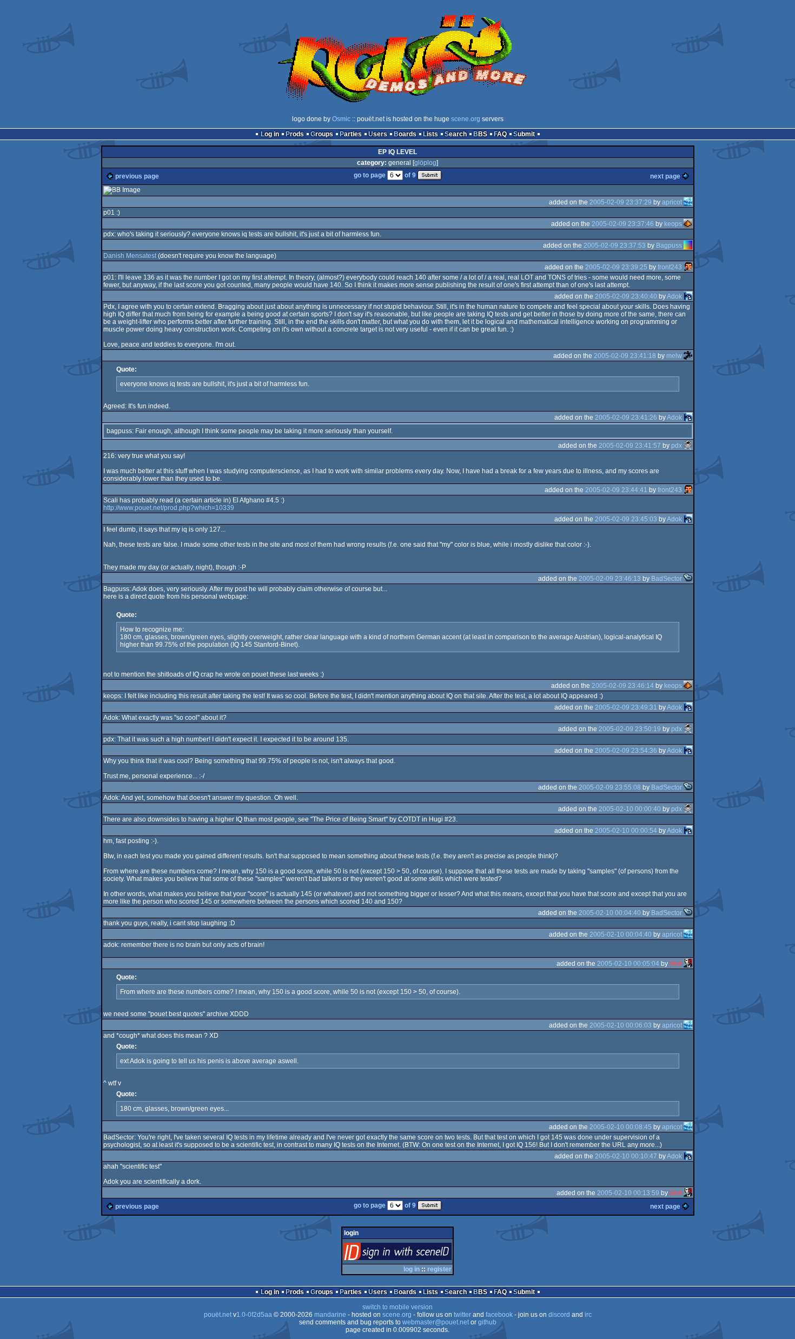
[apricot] (688, 202)
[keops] (688, 224)
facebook (499, 1314)
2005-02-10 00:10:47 (626, 1156)
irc (588, 1314)
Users (377, 134)
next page (665, 176)
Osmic (341, 119)
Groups (321, 134)
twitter (462, 1314)
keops (673, 224)
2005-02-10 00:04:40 (610, 913)
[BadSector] (688, 578)
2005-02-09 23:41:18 (625, 356)
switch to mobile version (397, 1307)
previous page (137, 176)
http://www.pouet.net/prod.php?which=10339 (168, 508)
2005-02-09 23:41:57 (630, 445)
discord (559, 1314)
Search (456, 134)
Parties (351, 134)
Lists (430, 134)
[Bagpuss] (688, 245)
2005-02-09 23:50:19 (630, 729)
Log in (270, 134)
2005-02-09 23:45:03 (626, 519)
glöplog (425, 163)
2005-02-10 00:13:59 (628, 1193)
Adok (674, 296)
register (439, 1269)
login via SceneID (416, 1254)
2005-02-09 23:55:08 (610, 787)
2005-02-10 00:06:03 (620, 1025)
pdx (676, 445)
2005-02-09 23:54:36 (626, 750)
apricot (672, 202)
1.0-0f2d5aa (254, 1314)
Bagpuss (669, 245)
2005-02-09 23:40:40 (626, 296)
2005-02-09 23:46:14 (623, 686)
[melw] (688, 356)
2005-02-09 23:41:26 (626, 417)
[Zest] (688, 963)
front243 (670, 267)
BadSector (666, 578)
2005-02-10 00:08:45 (620, 1127)
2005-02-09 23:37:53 (615, 245)
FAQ (500, 134)
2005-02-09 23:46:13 (610, 578)
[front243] (688, 267)
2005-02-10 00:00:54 (626, 830)
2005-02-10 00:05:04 (628, 963)
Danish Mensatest (129, 256)
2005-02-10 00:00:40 (630, 809)
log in (411, 1269)
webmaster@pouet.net (435, 1322)
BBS (480, 134)
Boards (405, 134)
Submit (524, 134)
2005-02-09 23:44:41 (616, 490)
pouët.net (217, 1314)
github (487, 1322)
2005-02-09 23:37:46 (623, 224)
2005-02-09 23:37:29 (620, 202)
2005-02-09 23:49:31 (626, 707)
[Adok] (688, 296)
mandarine (330, 1314)
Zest (676, 963)
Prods (295, 134)
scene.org (465, 119)
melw (674, 356)
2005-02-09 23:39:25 (616, 267)
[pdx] (688, 445)
